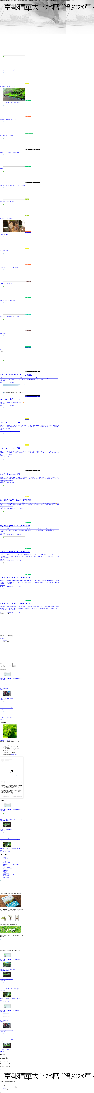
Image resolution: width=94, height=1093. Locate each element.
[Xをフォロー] (1, 637)
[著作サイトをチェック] (0, 637)
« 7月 (1, 1069)
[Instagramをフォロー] (3, 637)
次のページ (3, 638)
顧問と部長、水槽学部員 (6, 740)
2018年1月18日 (14, 754)
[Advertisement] (47, 44)
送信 (14, 666)
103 (4, 640)
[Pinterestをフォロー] (4, 637)
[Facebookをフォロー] (2, 637)
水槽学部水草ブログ (5, 796)
